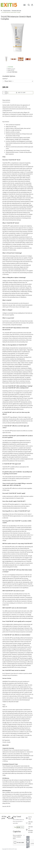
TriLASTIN (13, 69)
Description (6, 100)
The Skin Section (6, 10)
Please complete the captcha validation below (17, 837)
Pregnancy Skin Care (16, 10)
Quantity (4, 79)
